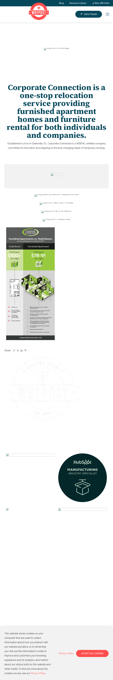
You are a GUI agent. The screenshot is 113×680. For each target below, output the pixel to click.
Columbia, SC (13, 612)
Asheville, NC (13, 600)
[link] (30, 477)
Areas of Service (16, 570)
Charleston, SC (13, 618)
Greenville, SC (13, 581)
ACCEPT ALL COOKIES (92, 653)
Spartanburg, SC (14, 587)
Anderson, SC (13, 593)
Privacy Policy (60, 435)
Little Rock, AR (14, 624)
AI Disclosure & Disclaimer (56, 432)
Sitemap (50, 435)
